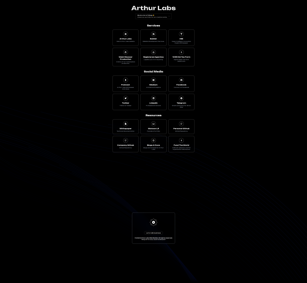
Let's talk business (153, 233)
